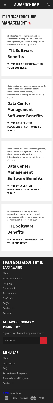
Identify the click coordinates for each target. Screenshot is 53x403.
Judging (7, 283)
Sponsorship (9, 288)
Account (7, 313)
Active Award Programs (15, 373)
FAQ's (6, 303)
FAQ (5, 368)
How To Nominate (12, 278)
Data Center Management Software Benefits (25, 109)
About (6, 273)
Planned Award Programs (16, 378)
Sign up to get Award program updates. (23, 333)
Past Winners (9, 293)
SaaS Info (8, 298)
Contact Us (9, 308)
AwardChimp (26, 4)
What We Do (9, 363)
